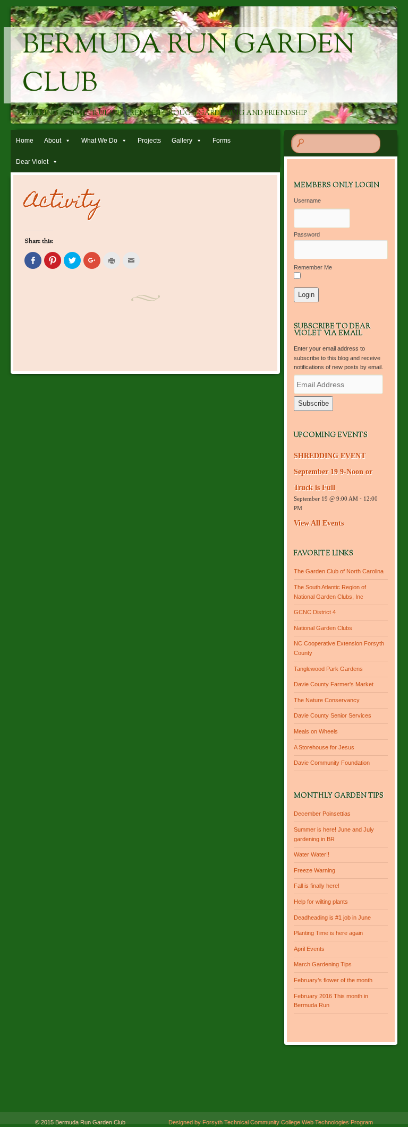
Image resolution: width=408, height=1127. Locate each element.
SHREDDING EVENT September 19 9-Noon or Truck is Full (333, 472)
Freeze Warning (314, 870)
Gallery (182, 140)
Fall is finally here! (316, 886)
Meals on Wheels (316, 731)
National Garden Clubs (323, 628)
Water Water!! (311, 854)
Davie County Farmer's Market (333, 684)
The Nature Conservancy (327, 700)
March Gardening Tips (323, 964)
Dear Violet (32, 161)
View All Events (319, 523)
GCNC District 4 (315, 612)
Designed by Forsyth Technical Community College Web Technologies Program (270, 1122)
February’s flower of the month (333, 980)
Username (307, 200)
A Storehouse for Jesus (324, 747)
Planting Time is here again (328, 933)
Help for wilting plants (321, 901)
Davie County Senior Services (332, 715)
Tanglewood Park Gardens (328, 669)
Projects (149, 140)
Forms (221, 140)
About (52, 140)
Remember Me (313, 267)
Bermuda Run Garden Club (188, 65)
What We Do (99, 140)
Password (307, 234)
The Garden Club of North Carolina (339, 571)
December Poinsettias (322, 813)
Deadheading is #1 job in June (332, 917)
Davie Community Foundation (332, 762)
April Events (309, 949)
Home (24, 140)
